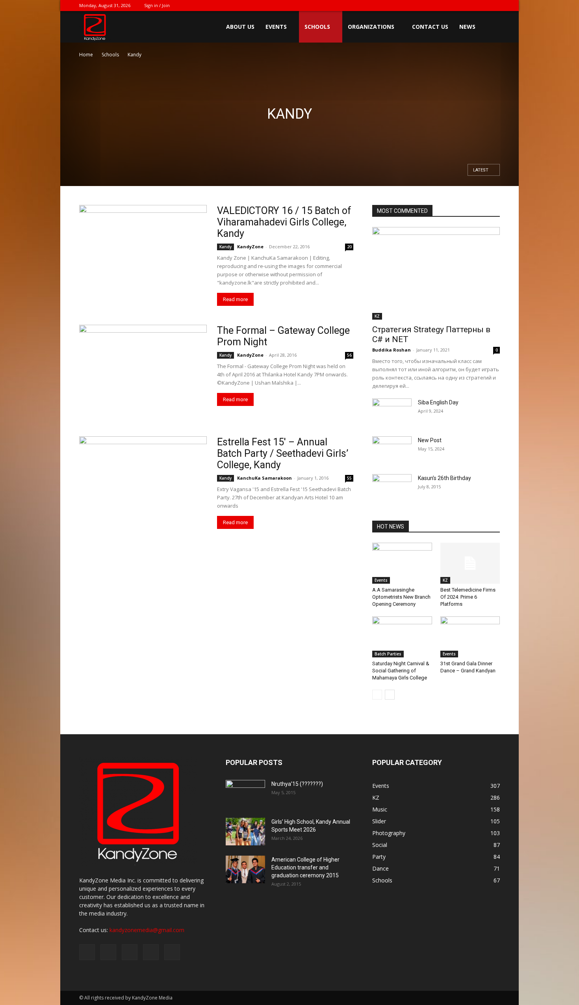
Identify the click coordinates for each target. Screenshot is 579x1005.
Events (276, 26)
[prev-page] (377, 695)
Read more (235, 299)
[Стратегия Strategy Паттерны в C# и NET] (436, 273)
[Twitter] (455, 5)
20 (349, 246)
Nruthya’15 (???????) (297, 784)
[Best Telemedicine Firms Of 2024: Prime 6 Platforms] (470, 563)
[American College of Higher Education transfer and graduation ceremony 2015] (245, 869)
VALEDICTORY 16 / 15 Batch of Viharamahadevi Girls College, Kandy (284, 222)
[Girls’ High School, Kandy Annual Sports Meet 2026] (245, 831)
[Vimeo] (468, 5)
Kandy (225, 246)
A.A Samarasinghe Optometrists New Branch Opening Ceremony (401, 597)
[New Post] (392, 450)
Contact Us (430, 26)
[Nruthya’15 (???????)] (245, 794)
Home (86, 54)
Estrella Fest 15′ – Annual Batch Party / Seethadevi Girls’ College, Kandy (282, 453)
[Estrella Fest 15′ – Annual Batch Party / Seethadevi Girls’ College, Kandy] (143, 478)
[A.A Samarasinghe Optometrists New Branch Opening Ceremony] (402, 563)
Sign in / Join (157, 5)
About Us (240, 26)
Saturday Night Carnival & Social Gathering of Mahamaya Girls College (400, 671)
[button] (490, 27)
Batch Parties (388, 654)
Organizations (371, 26)
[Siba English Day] (392, 412)
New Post (430, 440)
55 (349, 478)
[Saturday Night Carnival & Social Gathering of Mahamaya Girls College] (402, 636)
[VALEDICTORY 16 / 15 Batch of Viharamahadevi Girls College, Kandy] (143, 251)
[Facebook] (442, 5)
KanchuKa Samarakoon (264, 478)
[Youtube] (494, 5)
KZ (377, 316)
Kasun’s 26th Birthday (444, 478)
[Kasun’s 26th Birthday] (392, 488)
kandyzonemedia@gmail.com (146, 930)
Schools (317, 26)
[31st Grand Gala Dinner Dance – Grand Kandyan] (470, 636)
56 (349, 355)
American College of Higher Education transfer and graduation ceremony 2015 (305, 867)
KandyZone (250, 246)
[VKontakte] (481, 5)
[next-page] (390, 695)
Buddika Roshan (391, 350)
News (467, 26)
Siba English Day (438, 402)
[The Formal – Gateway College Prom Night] (143, 371)
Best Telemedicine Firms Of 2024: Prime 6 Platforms (467, 597)
